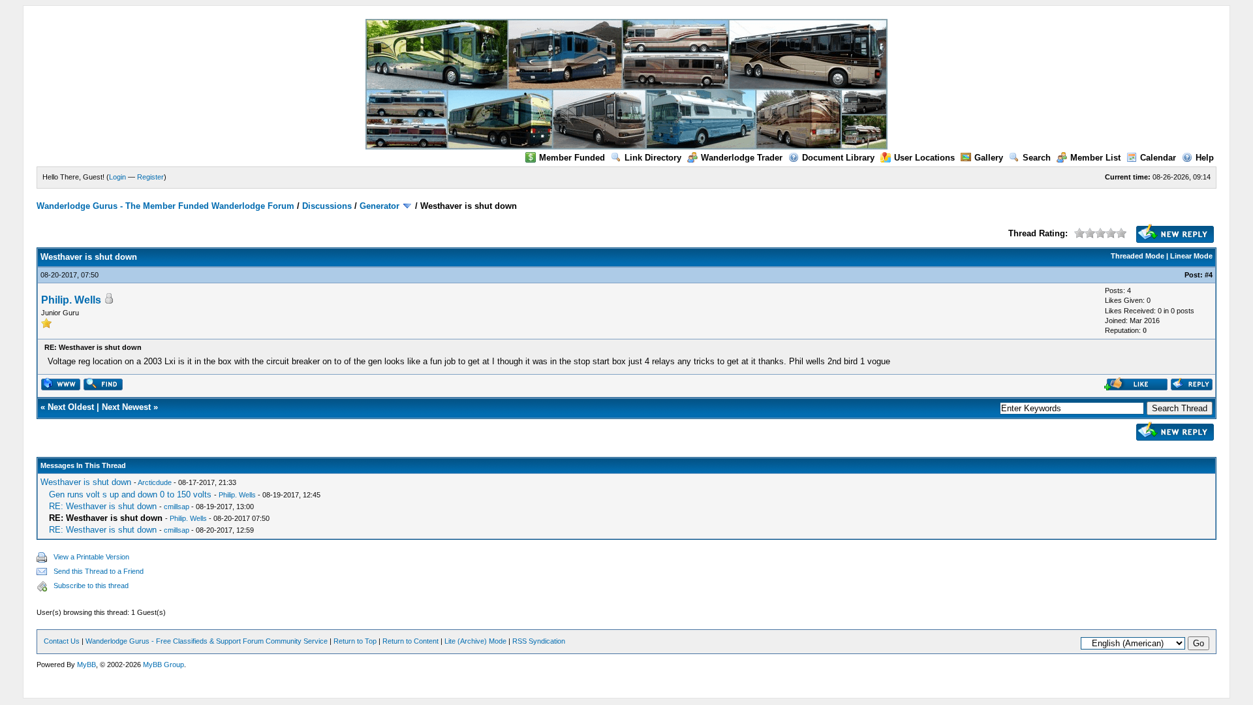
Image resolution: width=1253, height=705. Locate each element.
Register (150, 177)
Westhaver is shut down (85, 482)
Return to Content (410, 641)
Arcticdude (155, 482)
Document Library (838, 158)
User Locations (924, 158)
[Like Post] (1136, 387)
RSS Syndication (538, 641)
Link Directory (653, 158)
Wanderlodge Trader (741, 158)
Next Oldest (71, 407)
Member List (1095, 158)
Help (1205, 158)
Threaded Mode (1137, 256)
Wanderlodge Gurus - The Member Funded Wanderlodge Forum (165, 206)
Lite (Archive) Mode (475, 641)
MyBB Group (163, 664)
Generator (379, 206)
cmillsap (176, 506)
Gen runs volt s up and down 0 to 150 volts (130, 494)
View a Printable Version (91, 557)
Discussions (327, 206)
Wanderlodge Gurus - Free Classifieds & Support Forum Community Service (206, 641)
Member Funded (572, 158)
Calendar (1158, 158)
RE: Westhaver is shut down (103, 506)
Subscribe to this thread (91, 585)
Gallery (988, 158)
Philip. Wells (71, 300)
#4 (1209, 275)
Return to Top (355, 641)
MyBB (86, 664)
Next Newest (126, 407)
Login (117, 177)
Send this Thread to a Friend (99, 571)
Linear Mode (1191, 256)
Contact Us (62, 641)
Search (1037, 158)
